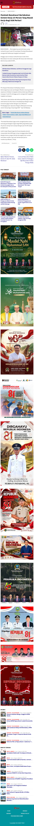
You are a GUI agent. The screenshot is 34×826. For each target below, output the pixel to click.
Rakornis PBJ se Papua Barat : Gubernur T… (19, 742)
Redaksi (25, 811)
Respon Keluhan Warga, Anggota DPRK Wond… (18, 715)
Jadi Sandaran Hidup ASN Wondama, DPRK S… (19, 728)
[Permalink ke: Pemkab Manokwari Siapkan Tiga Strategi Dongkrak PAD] (25, 211)
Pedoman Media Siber (17, 816)
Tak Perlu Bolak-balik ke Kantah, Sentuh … (19, 759)
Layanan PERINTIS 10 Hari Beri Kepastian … (19, 773)
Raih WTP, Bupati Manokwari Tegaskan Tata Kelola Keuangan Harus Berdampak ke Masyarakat (8, 184)
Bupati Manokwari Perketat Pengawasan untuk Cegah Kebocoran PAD (25, 202)
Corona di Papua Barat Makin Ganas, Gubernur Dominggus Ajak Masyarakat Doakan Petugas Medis (25, 158)
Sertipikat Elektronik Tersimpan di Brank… (19, 753)
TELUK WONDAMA (15, 712)
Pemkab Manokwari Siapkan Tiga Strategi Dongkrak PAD (24, 218)
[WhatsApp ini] (31, 150)
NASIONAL (12, 797)
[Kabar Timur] (17, 2)
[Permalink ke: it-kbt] (2, 24)
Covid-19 (14, 143)
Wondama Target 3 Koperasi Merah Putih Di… (19, 735)
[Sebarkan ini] (20, 150)
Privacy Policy (25, 813)
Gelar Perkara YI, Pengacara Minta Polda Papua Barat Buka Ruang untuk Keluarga (8, 202)
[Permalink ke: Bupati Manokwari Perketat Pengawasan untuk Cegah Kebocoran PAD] (25, 193)
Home (8, 811)
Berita (8, 751)
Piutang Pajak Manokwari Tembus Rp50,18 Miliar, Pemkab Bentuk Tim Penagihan (8, 219)
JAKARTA (12, 751)
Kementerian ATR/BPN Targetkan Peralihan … (20, 779)
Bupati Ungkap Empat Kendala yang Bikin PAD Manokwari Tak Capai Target (24, 184)
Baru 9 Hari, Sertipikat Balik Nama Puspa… (19, 766)
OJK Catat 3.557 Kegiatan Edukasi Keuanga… (17, 786)
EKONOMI (9, 712)
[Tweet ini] (24, 150)
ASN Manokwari (6, 143)
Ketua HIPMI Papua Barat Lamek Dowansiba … (20, 721)
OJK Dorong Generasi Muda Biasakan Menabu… (18, 799)
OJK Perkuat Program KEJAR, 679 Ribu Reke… (18, 793)
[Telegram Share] (27, 150)
